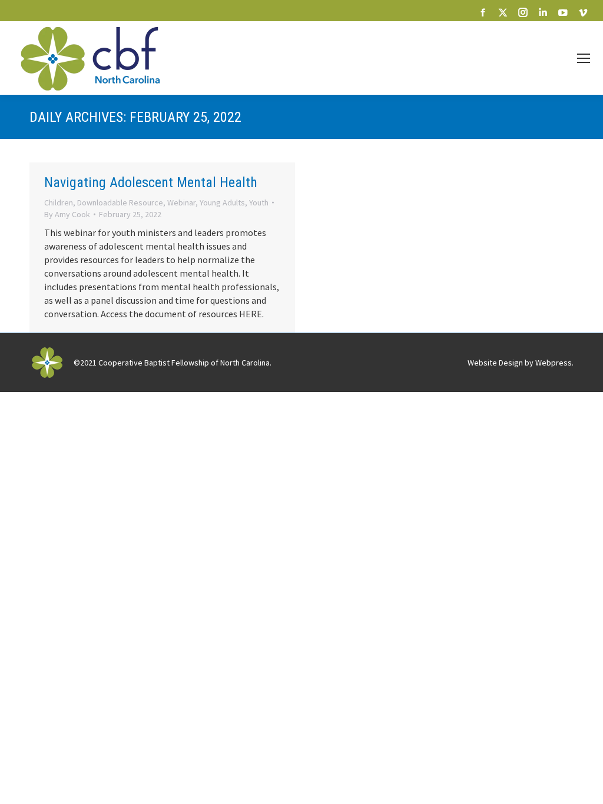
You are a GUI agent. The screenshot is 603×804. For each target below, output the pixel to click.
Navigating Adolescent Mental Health (150, 182)
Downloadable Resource (120, 202)
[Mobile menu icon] (583, 58)
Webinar (181, 202)
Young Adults (222, 202)
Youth (259, 202)
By (67, 214)
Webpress (553, 362)
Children (58, 202)
